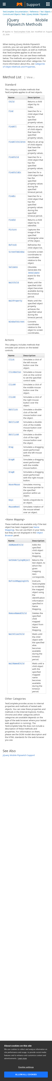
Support (33, 4)
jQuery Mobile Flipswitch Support (19, 755)
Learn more (22, 1058)
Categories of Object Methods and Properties (24, 65)
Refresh (13, 245)
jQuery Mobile (33, 14)
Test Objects (45, 11)
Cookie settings (26, 1067)
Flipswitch (44, 14)
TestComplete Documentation (15, 11)
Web (23, 14)
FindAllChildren (17, 142)
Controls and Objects (11, 14)
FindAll (13, 127)
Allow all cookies (26, 1075)
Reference (34, 11)
